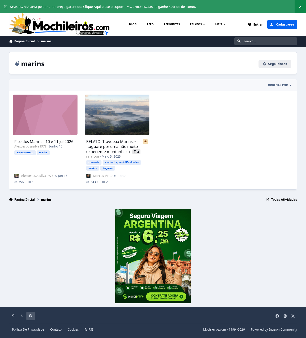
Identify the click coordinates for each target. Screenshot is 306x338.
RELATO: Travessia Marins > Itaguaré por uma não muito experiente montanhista (112, 146)
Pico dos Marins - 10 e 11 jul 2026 (43, 141)
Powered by (274, 329)
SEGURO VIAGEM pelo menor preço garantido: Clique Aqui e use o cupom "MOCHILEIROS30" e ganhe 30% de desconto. (103, 6)
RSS (90, 329)
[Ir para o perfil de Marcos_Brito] (88, 176)
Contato (56, 329)
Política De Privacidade (28, 329)
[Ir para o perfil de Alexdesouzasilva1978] (16, 176)
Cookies (73, 329)
